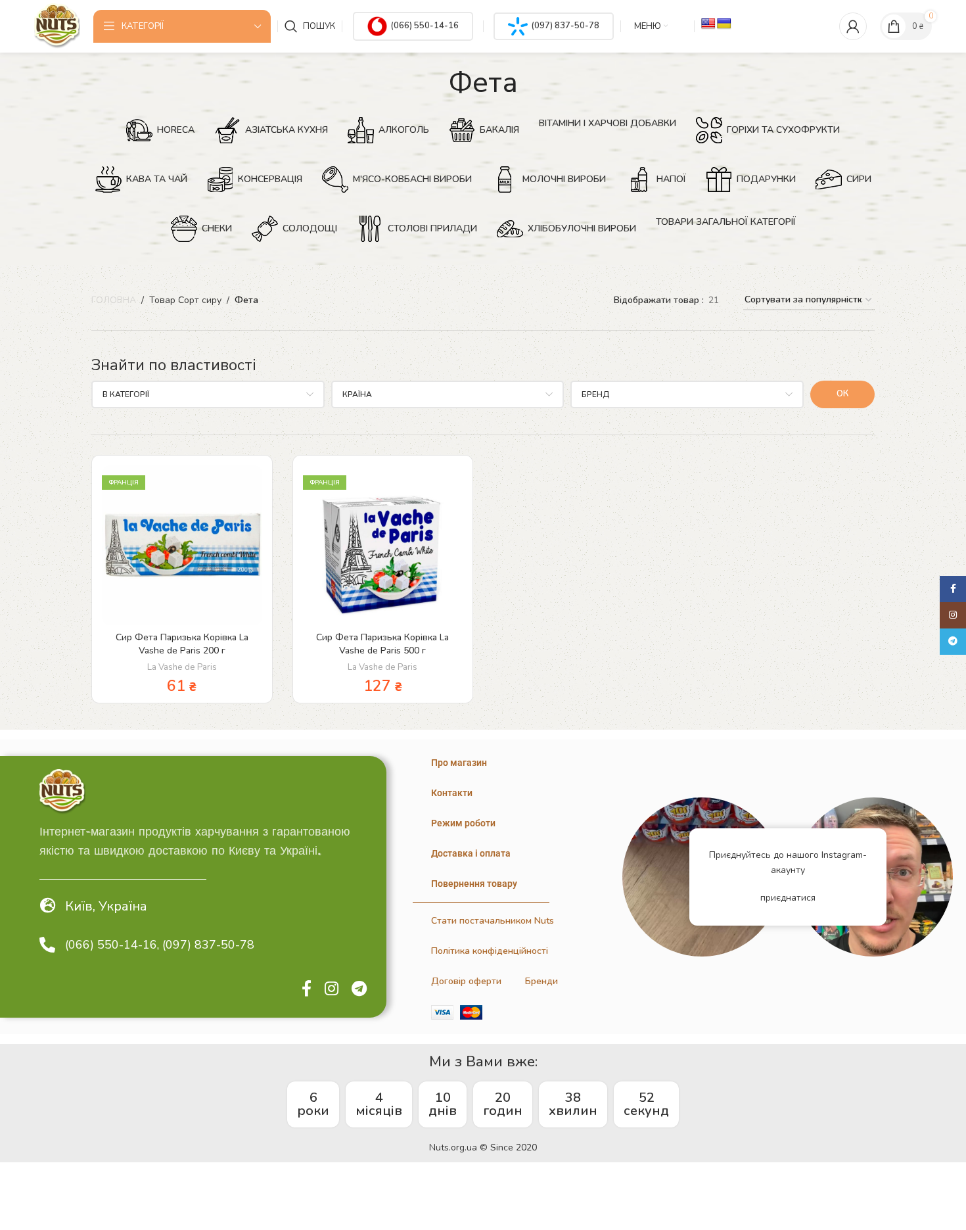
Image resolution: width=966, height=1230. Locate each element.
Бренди (541, 981)
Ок (842, 394)
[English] (708, 24)
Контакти (451, 793)
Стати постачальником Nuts (492, 920)
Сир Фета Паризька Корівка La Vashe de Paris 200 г (182, 644)
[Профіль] (853, 26)
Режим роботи (463, 823)
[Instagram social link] (331, 989)
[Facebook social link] (306, 989)
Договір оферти (466, 981)
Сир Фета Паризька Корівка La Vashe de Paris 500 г (382, 644)
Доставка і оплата (471, 853)
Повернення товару (474, 883)
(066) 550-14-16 (424, 26)
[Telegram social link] (359, 989)
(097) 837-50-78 (565, 26)
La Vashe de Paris (182, 667)
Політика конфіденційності (489, 951)
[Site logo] (57, 25)
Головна (113, 300)
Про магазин (459, 762)
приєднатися (788, 897)
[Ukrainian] (724, 24)
